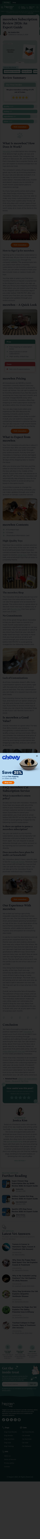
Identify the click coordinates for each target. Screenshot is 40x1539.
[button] (37, 756)
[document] (20, 769)
